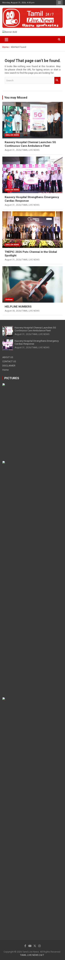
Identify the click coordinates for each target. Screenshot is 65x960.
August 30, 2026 (13, 311)
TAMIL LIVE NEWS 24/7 (32, 955)
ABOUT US (7, 357)
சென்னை (9, 299)
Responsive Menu (59, 2)
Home (5, 369)
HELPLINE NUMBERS (18, 306)
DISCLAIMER (8, 365)
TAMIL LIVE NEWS (30, 150)
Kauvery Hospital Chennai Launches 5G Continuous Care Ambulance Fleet (30, 144)
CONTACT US (9, 361)
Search (57, 80)
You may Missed (15, 97)
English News (12, 135)
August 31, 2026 (13, 150)
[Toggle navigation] (6, 39)
